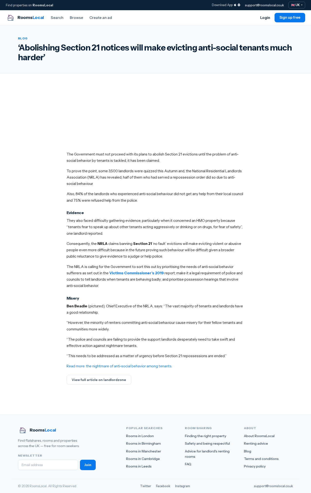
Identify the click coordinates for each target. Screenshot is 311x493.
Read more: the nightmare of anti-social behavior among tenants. (119, 366)
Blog (247, 451)
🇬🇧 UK (295, 5)
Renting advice (256, 443)
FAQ (188, 464)
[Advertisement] (155, 117)
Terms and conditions (261, 459)
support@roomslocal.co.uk (264, 5)
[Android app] (239, 5)
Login (265, 17)
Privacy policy (255, 466)
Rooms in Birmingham (143, 443)
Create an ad (100, 17)
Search (57, 17)
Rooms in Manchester (143, 451)
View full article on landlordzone (99, 380)
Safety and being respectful (207, 443)
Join (87, 465)
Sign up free (289, 17)
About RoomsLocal (259, 436)
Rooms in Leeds (139, 466)
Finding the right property (205, 436)
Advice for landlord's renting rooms (207, 454)
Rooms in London (140, 436)
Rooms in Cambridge (143, 459)
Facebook (163, 486)
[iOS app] (235, 5)
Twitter (145, 486)
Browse (76, 17)
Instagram (182, 486)
